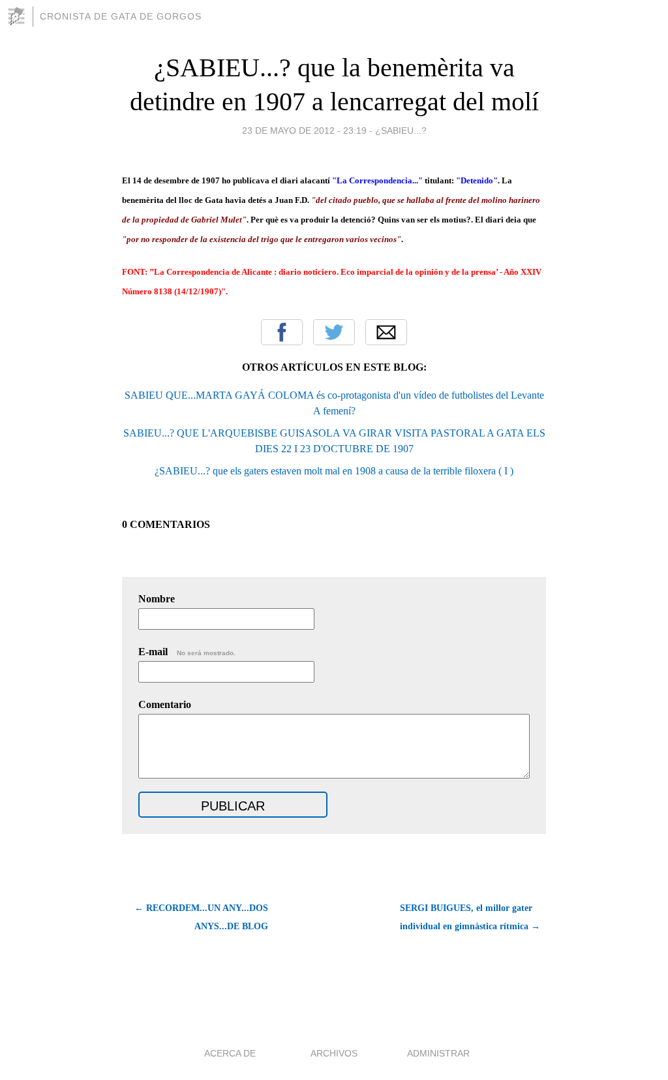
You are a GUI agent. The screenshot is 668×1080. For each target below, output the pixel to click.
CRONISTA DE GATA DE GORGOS (121, 16)
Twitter (334, 332)
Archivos (334, 1053)
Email (386, 332)
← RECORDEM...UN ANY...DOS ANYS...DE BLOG (201, 917)
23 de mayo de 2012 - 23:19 (304, 130)
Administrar (438, 1053)
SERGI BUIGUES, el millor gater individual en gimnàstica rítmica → (470, 917)
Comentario (164, 704)
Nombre (156, 598)
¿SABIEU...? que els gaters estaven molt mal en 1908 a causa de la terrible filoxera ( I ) (334, 470)
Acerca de (230, 1053)
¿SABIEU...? (401, 130)
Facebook (282, 332)
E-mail (186, 651)
